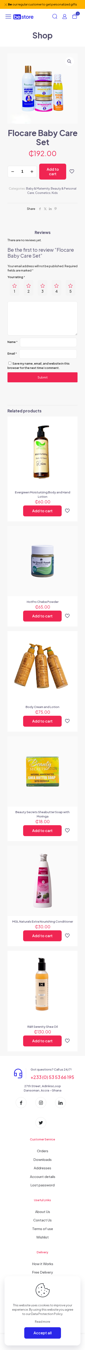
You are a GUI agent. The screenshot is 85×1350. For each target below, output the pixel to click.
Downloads (42, 1159)
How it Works (42, 1263)
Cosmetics (43, 193)
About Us (42, 1211)
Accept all (43, 1332)
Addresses (42, 1168)
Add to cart (53, 171)
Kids (55, 193)
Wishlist (42, 1237)
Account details (42, 1176)
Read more (42, 1321)
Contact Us (42, 1220)
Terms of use (42, 1228)
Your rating (16, 277)
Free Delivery (42, 1272)
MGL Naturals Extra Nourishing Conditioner (42, 921)
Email (12, 353)
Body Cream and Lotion (42, 707)
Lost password (42, 1185)
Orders (42, 1151)
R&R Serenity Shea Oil (42, 1026)
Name (12, 342)
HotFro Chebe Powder (42, 602)
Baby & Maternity (38, 188)
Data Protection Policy (46, 1314)
